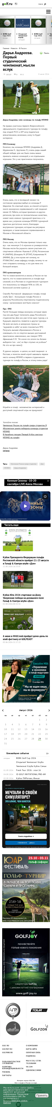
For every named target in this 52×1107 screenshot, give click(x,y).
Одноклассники (33, 1070)
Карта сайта (31, 1049)
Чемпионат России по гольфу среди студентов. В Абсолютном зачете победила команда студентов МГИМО (25, 428)
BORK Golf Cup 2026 (38, 35)
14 (32, 729)
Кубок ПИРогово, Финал (28, 779)
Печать (46, 53)
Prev (6, 30)
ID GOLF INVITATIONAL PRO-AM (31, 775)
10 (5, 729)
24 (5, 739)
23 (46, 734)
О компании (32, 1046)
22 (39, 734)
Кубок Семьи (40, 766)
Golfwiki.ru (7, 1053)
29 (39, 739)
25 (12, 739)
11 (12, 729)
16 (46, 729)
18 (12, 734)
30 (46, 739)
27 (26, 739)
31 (5, 743)
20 (26, 734)
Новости (14, 49)
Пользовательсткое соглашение (11, 1062)
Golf (7, 4)
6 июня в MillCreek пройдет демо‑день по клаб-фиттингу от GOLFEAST (25, 638)
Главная (6, 49)
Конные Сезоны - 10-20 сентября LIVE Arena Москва (48, 482)
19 (19, 734)
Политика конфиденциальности (11, 1068)
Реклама (6, 1072)
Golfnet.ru (7, 1049)
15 (39, 729)
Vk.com (29, 1067)
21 (32, 734)
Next (45, 30)
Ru (16, 4)
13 (26, 729)
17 (5, 734)
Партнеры (6, 1075)
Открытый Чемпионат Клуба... (22, 36)
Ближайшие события (45, 753)
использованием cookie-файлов (15, 1102)
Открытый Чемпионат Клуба (29, 762)
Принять (42, 1095)
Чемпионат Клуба (24, 766)
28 (32, 739)
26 (19, 739)
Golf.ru (5, 1046)
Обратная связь (33, 1053)
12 (19, 729)
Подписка (30, 1056)
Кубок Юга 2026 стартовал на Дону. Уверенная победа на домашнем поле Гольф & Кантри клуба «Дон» (23, 598)
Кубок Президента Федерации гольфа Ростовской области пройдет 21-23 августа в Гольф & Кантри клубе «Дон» (26, 560)
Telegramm (31, 1063)
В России (23, 49)
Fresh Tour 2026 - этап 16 (28, 770)
